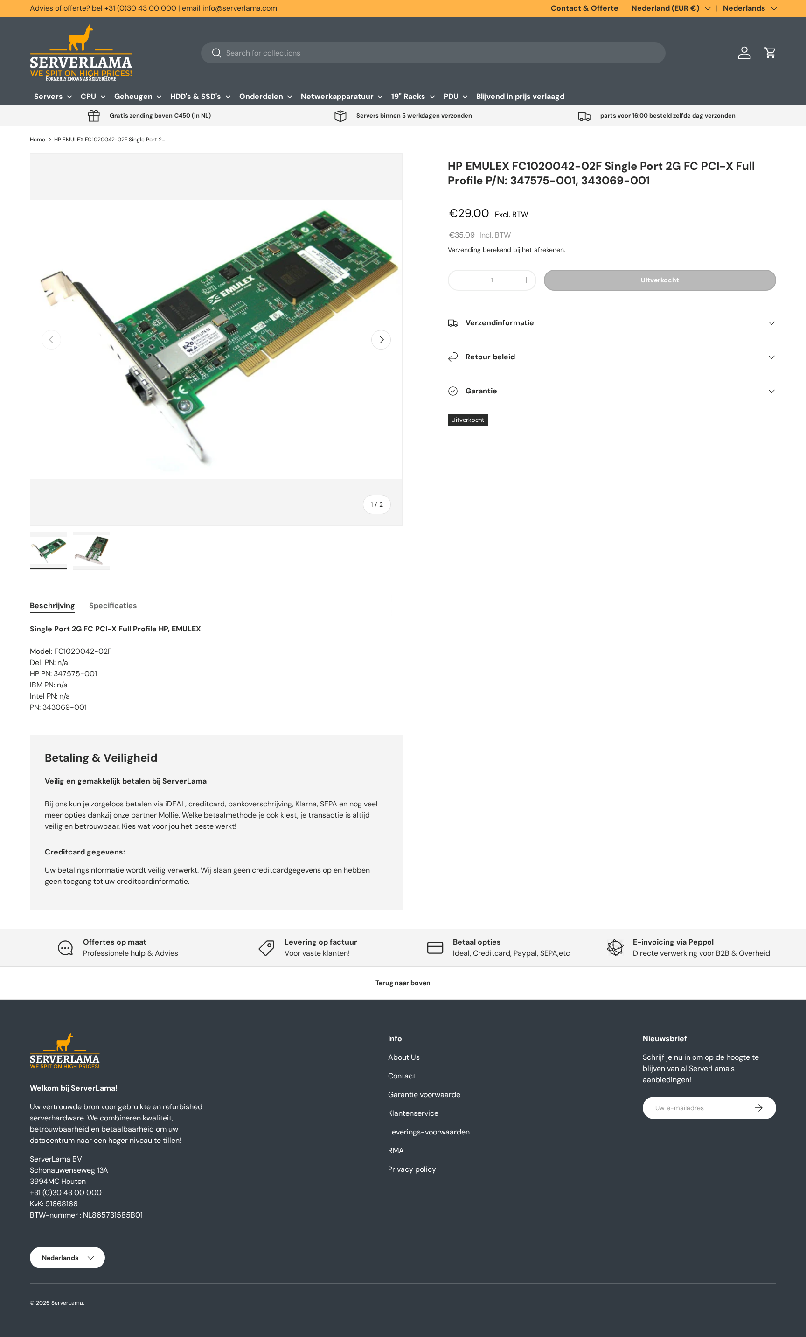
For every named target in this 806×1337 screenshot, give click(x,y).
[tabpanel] (216, 668)
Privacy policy (412, 1169)
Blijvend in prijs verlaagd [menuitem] (520, 96)
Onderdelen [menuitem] (261, 96)
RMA (396, 1150)
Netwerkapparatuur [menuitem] (337, 96)
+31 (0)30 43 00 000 (140, 8)
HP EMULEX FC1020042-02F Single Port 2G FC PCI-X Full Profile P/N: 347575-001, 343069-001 (110, 139)
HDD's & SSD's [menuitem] (195, 96)
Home (37, 139)
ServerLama (67, 1303)
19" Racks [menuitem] (408, 96)
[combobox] (433, 52)
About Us (404, 1057)
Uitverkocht (660, 280)
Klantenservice (413, 1113)
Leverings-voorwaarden (429, 1132)
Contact (402, 1076)
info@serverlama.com (239, 8)
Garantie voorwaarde (424, 1094)
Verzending (464, 249)
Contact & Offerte (584, 8)
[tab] (52, 605)
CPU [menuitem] (88, 96)
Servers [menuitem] (48, 96)
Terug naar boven (403, 983)
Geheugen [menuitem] (133, 96)
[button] (770, 52)
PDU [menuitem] (451, 96)
